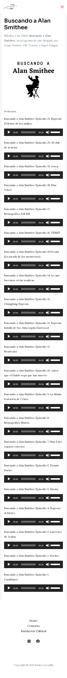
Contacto (33, 626)
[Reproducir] (9, 132)
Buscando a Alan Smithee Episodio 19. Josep (31, 166)
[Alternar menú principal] (62, 7)
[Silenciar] (48, 132)
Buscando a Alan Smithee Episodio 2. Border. (31, 555)
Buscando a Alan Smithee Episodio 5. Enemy (31, 489)
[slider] (56, 132)
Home (33, 621)
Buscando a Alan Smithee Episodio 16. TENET (32, 232)
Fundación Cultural (33, 631)
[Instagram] (29, 641)
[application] (33, 132)
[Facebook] (38, 641)
